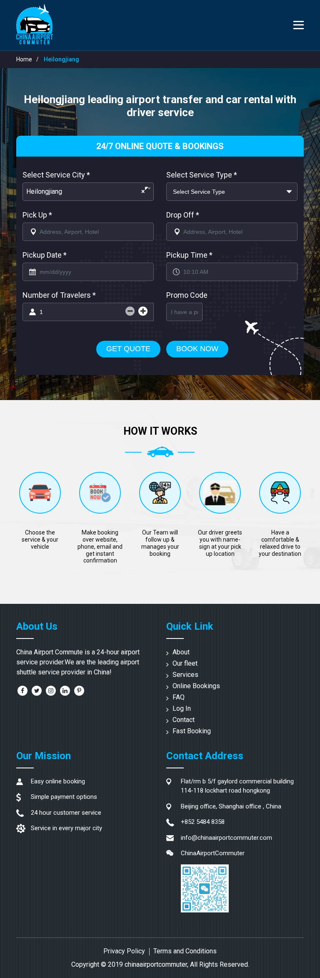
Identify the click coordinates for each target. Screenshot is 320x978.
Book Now (197, 349)
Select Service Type (201, 174)
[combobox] (88, 191)
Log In (181, 708)
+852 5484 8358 (203, 822)
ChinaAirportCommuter (213, 853)
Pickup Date (44, 255)
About (181, 652)
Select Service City (56, 174)
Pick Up (37, 214)
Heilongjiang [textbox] (85, 191)
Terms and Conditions (185, 951)
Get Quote (128, 349)
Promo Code (187, 295)
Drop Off (182, 214)
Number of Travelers (59, 295)
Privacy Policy (124, 951)
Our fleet (185, 663)
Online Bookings (196, 686)
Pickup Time (189, 255)
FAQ (178, 697)
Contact (183, 720)
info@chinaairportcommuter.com (226, 837)
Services (185, 675)
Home (24, 59)
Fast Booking (191, 731)
